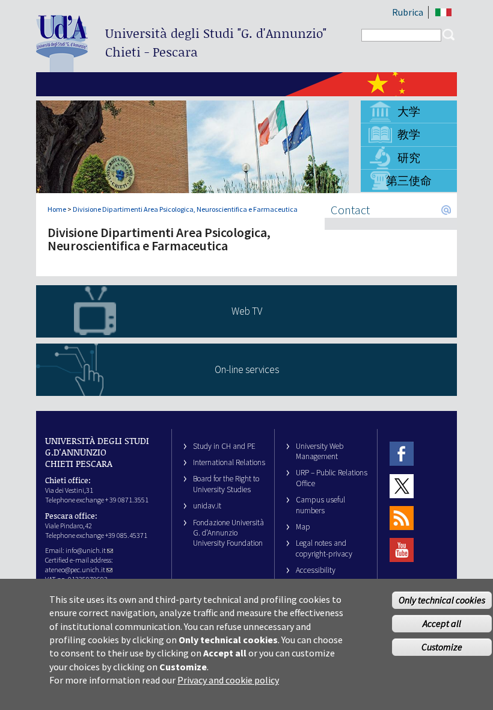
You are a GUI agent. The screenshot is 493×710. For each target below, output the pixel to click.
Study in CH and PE (224, 446)
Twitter (402, 486)
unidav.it (207, 506)
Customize (441, 647)
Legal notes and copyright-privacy (324, 548)
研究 (408, 157)
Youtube (402, 550)
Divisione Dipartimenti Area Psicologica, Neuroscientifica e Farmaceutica (185, 209)
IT (443, 12)
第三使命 (409, 180)
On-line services (247, 369)
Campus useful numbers (320, 505)
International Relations (229, 462)
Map (303, 527)
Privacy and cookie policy (228, 680)
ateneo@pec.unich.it (75, 569)
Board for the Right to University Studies (226, 484)
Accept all (442, 623)
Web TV (246, 311)
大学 (408, 111)
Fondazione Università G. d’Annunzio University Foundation (228, 533)
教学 (408, 134)
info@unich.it (86, 550)
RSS (402, 518)
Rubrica (407, 12)
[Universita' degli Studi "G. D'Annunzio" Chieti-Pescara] (62, 67)
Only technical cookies (442, 600)
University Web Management (319, 451)
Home (56, 209)
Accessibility (315, 570)
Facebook (402, 454)
